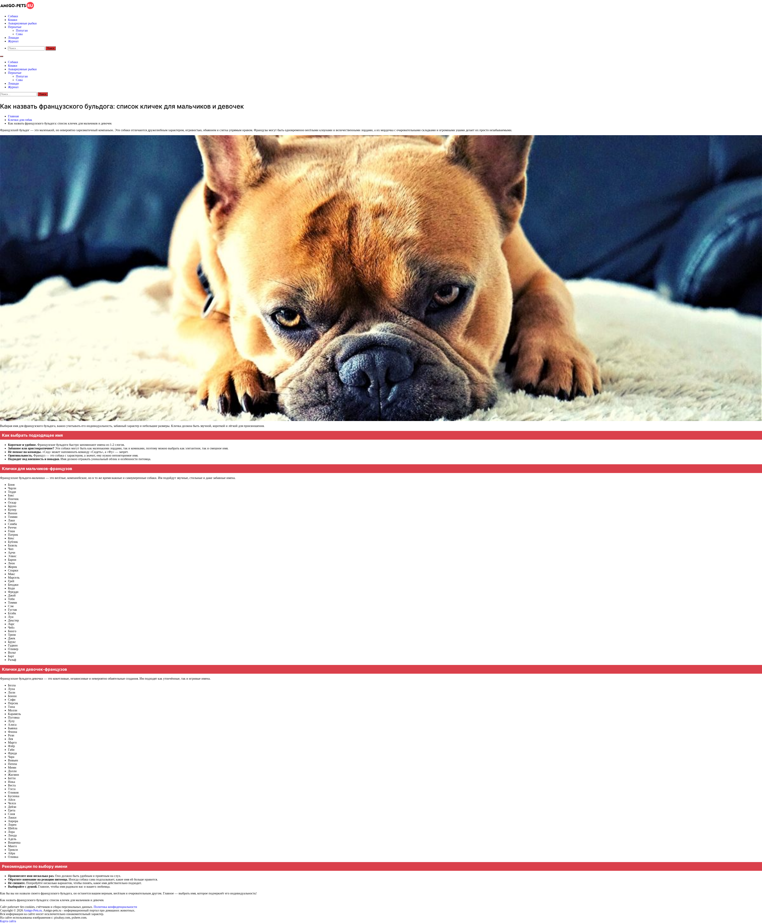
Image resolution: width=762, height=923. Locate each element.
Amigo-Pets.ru (33, 910)
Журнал (13, 41)
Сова (19, 34)
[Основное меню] (1, 56)
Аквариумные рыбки (22, 23)
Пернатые (14, 27)
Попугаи (22, 30)
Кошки (12, 19)
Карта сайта (8, 921)
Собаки (13, 16)
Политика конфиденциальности (115, 907)
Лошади (13, 37)
